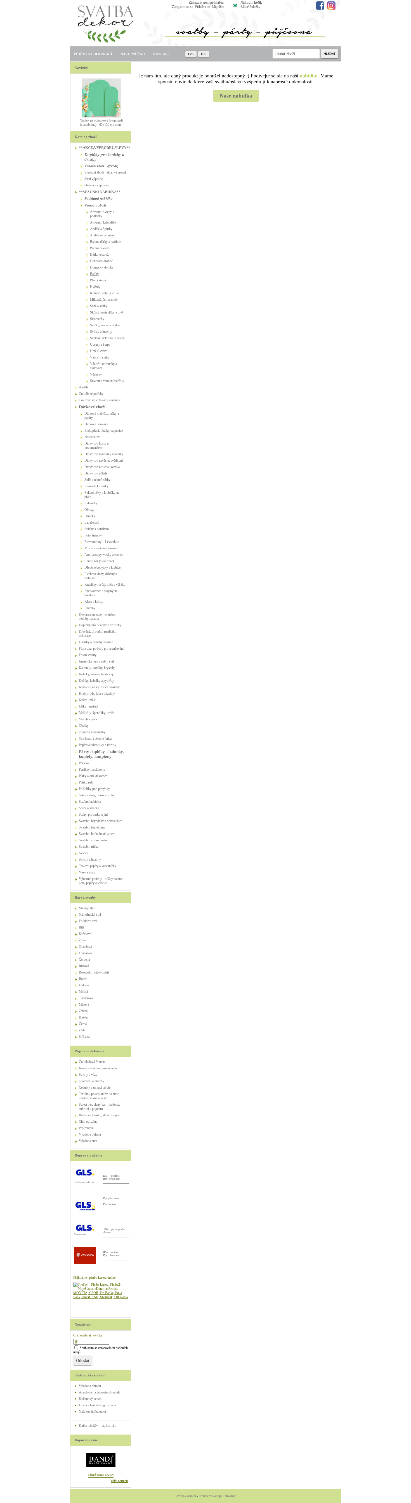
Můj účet (218, 7)
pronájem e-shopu (211, 1496)
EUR (204, 54)
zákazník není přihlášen (206, 2)
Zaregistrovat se (182, 7)
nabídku (309, 76)
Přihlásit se (202, 7)
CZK (191, 54)
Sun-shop (229, 1496)
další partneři (119, 1481)
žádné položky (250, 7)
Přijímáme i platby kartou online (94, 1277)
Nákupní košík (251, 2)
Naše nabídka (236, 95)
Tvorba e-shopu (185, 1496)
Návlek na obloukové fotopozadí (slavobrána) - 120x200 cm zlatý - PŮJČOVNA (101, 124)
